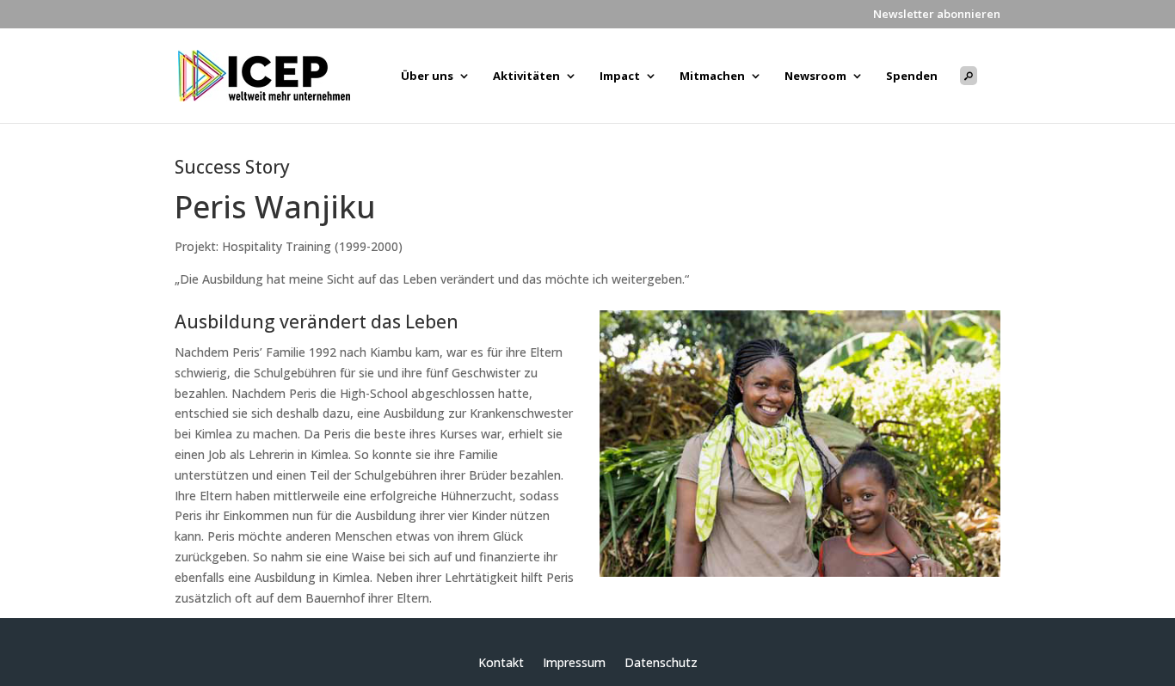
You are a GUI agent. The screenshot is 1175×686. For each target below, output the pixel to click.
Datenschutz (661, 664)
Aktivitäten (526, 76)
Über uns (427, 76)
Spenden (912, 76)
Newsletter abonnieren (936, 15)
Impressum (574, 664)
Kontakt (501, 664)
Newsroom (815, 76)
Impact (620, 76)
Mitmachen (712, 76)
